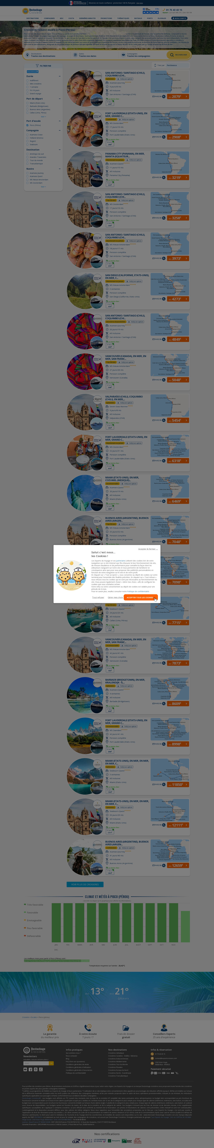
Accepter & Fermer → (148, 548)
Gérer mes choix (115, 597)
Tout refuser (98, 597)
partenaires (121, 561)
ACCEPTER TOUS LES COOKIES (140, 597)
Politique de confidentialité (138, 591)
